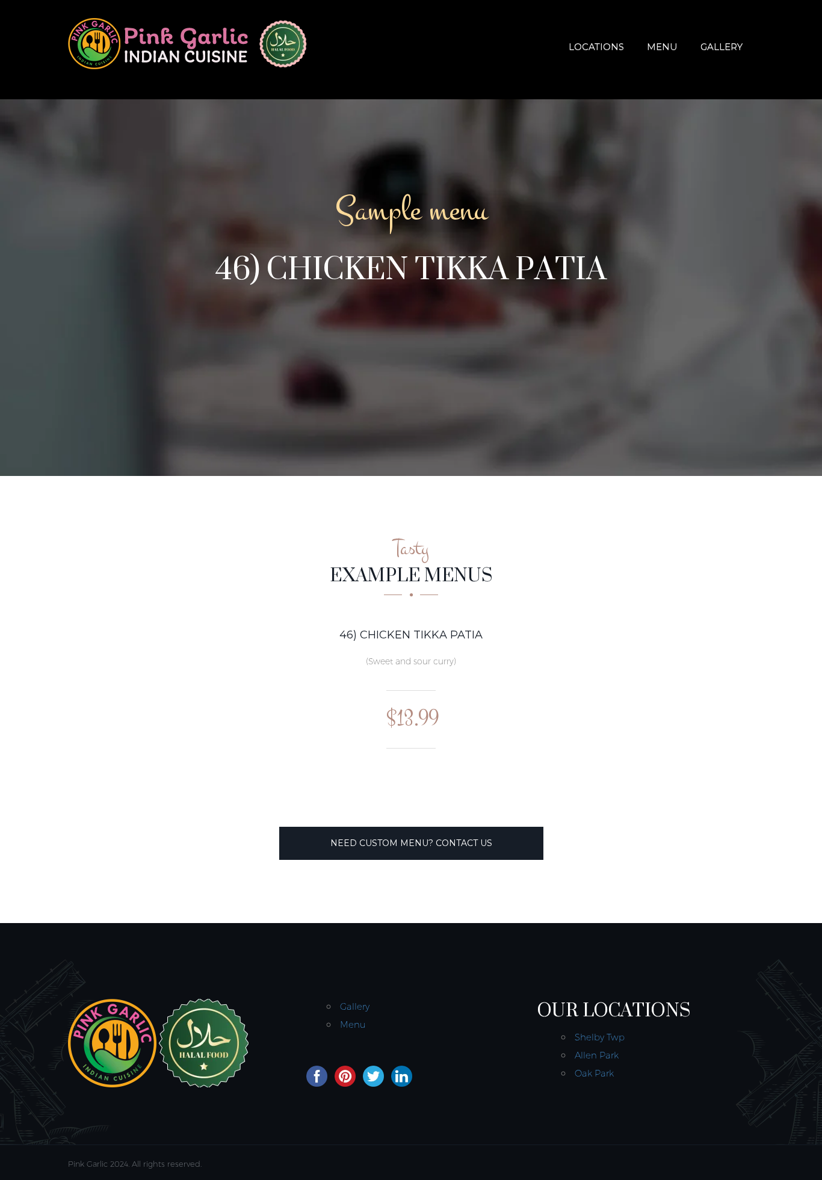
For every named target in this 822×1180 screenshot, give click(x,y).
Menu (662, 46)
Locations (596, 46)
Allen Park (597, 1055)
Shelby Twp (600, 1037)
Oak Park (594, 1073)
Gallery (721, 46)
